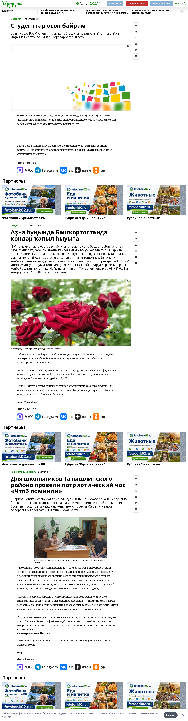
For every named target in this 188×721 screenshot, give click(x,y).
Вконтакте (115, 3)
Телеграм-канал (161, 3)
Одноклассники (136, 3)
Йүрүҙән (11, 3)
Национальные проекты (24, 472)
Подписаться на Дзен (96, 3)
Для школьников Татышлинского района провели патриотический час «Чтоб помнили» (106, 11)
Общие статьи (18, 225)
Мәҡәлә (7, 10)
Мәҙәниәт (16, 19)
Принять (170, 715)
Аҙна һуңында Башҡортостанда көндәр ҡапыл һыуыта (58, 11)
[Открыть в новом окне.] (25, 170)
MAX (177, 3)
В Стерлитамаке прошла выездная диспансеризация (150, 11)
